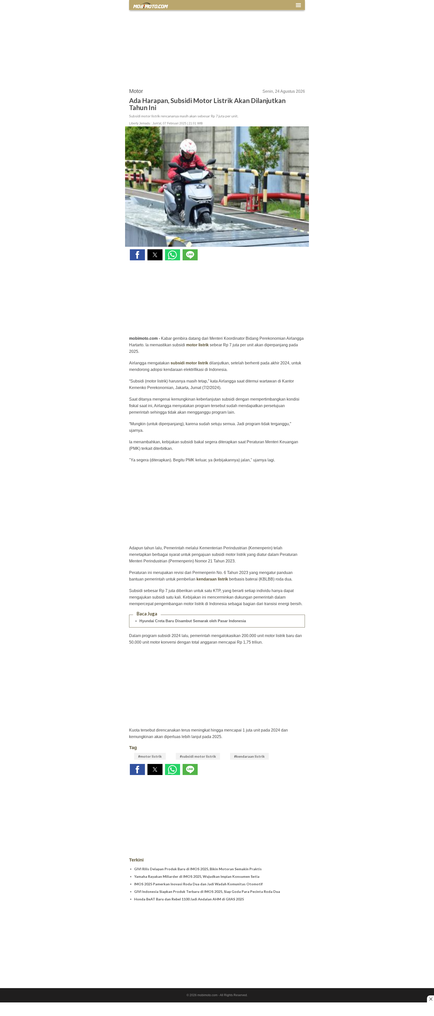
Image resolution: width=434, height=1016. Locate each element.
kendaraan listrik (212, 579)
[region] (217, 46)
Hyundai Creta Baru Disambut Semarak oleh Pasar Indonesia (192, 621)
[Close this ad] (430, 998)
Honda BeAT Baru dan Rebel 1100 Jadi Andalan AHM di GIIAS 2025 (189, 899)
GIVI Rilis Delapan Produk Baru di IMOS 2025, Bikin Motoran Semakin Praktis (198, 869)
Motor (136, 91)
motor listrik (197, 345)
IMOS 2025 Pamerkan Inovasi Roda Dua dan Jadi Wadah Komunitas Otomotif (198, 884)
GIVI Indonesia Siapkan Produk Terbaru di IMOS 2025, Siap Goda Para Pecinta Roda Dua (207, 891)
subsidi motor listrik (189, 363)
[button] (137, 254)
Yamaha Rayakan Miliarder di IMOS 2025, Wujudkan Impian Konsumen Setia (196, 876)
